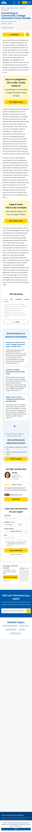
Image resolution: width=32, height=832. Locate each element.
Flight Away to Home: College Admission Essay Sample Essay (15, 399)
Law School (22, 629)
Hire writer (16, 499)
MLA (11, 299)
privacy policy (21, 542)
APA (6, 299)
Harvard (18, 299)
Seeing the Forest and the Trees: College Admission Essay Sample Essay (15, 344)
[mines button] (6, 531)
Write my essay (16, 459)
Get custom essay (16, 221)
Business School (24, 625)
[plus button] (26, 531)
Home (3, 8)
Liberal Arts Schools (15, 633)
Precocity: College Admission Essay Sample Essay (15, 372)
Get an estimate (16, 550)
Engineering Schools (11, 629)
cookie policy (18, 826)
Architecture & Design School (10, 625)
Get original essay (16, 102)
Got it (16, 829)
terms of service (11, 542)
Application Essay (12, 8)
